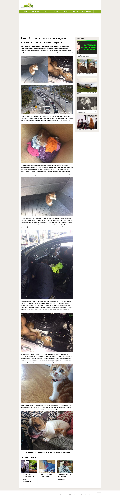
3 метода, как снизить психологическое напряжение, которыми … (87, 55)
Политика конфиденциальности (49, 494)
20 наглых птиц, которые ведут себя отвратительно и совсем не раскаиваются (28, 478)
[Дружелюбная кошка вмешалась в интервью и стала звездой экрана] (65, 466)
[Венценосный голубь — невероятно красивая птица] (47, 466)
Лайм (20, 494)
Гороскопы (35, 11)
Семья (45, 11)
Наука (66, 11)
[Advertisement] (60, 26)
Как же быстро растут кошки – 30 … (86, 129)
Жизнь (23, 11)
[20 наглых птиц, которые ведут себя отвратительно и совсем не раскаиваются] (29, 466)
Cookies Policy (97, 494)
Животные (56, 11)
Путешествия (86, 11)
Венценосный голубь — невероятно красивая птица (46, 476)
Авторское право (62, 494)
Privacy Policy (89, 494)
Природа (75, 11)
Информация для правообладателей (76, 494)
